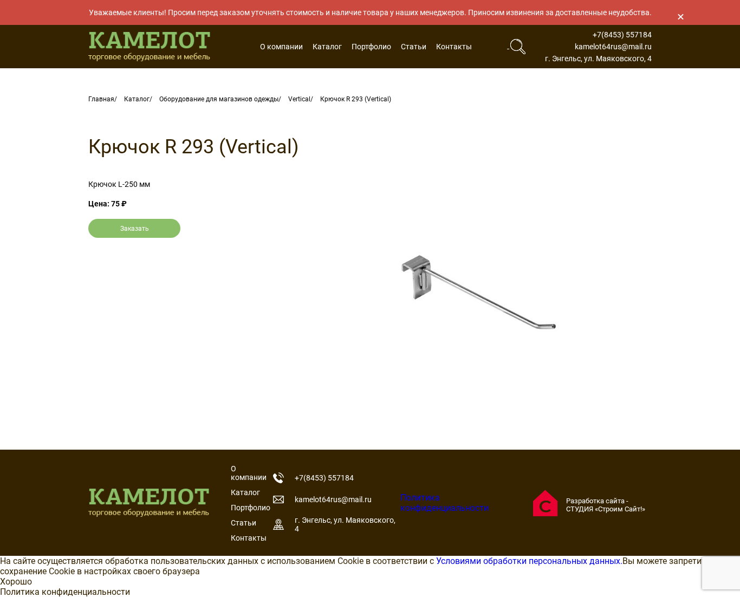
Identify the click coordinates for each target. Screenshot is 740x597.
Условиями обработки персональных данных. (529, 561)
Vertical (299, 99)
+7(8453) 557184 (622, 34)
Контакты (454, 46)
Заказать (134, 228)
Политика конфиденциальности (444, 502)
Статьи (413, 46)
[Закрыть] (680, 16)
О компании (281, 46)
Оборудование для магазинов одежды (218, 99)
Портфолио (371, 46)
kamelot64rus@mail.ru (613, 46)
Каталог (327, 46)
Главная (101, 99)
